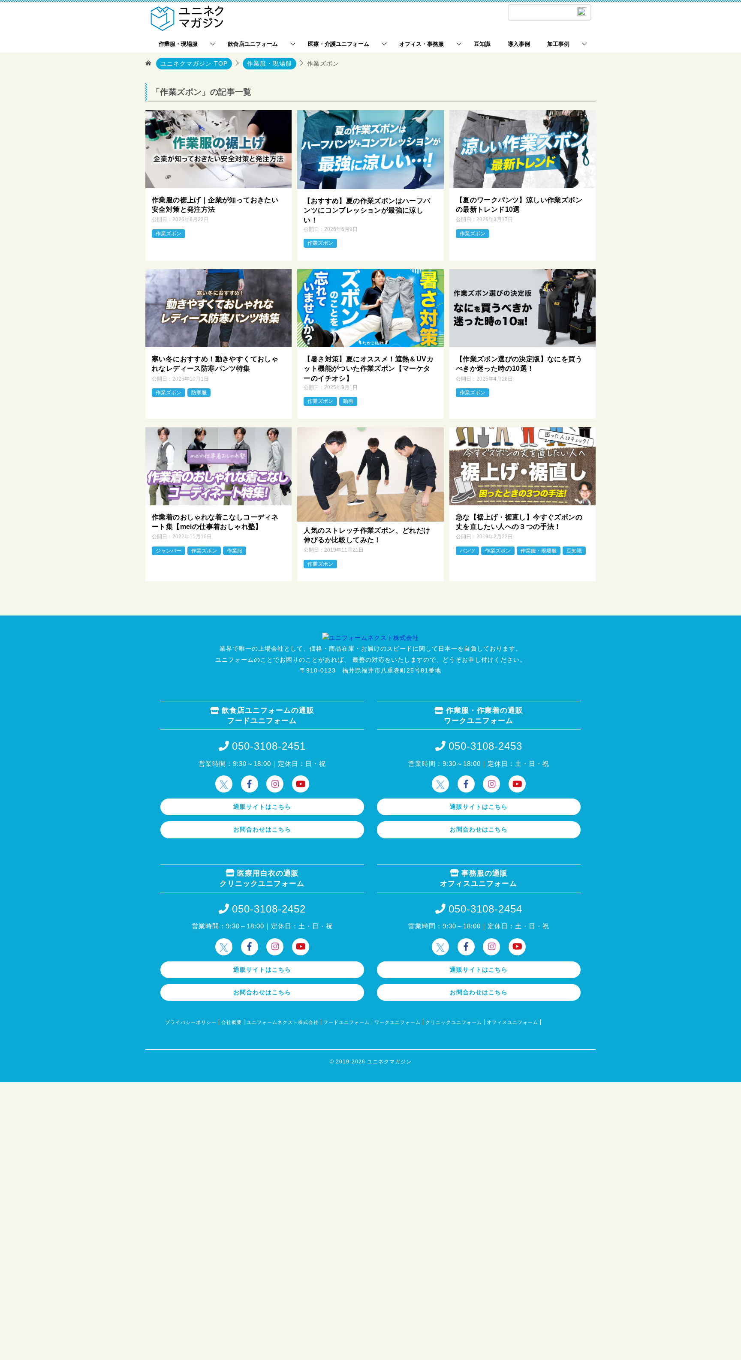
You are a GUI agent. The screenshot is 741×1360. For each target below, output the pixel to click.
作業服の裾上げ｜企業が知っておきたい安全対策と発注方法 (215, 204)
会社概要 (231, 1022)
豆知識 (482, 44)
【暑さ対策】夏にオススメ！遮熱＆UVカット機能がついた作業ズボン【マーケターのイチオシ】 (369, 368)
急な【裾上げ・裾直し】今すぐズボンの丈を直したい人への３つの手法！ (519, 521)
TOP (194, 63)
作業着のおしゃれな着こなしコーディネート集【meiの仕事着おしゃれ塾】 (215, 521)
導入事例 (519, 44)
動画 (348, 401)
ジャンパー (168, 551)
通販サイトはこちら (262, 806)
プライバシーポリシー (191, 1022)
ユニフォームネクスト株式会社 (283, 1022)
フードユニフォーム (346, 1022)
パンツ (467, 551)
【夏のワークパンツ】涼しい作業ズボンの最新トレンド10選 (519, 204)
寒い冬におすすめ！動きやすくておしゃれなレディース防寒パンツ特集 (215, 363)
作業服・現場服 (178, 44)
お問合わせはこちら (262, 829)
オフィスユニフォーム (512, 1022)
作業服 (234, 551)
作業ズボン (168, 234)
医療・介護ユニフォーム (338, 44)
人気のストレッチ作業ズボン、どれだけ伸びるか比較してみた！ (367, 535)
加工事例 (558, 44)
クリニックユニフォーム (453, 1022)
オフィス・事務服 (421, 44)
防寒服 (199, 393)
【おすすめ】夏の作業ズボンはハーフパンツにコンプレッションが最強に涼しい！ (367, 210)
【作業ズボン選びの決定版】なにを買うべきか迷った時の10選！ (519, 363)
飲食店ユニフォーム (253, 44)
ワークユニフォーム (397, 1022)
